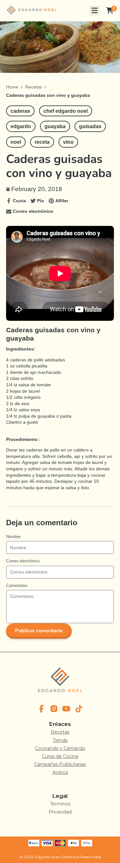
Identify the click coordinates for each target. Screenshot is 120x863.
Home (12, 86)
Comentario (16, 585)
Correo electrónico (23, 561)
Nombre (13, 537)
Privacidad (60, 812)
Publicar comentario (39, 630)
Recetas (33, 86)
